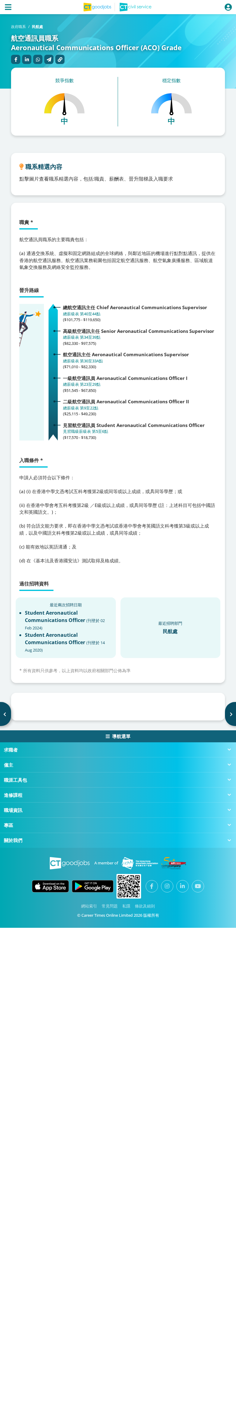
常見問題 (110, 906)
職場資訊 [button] (13, 810)
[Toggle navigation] (8, 7)
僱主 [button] (8, 765)
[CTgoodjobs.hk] (70, 863)
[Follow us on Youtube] (198, 886)
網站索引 (89, 906)
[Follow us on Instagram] (167, 886)
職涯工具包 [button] (15, 780)
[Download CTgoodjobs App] (128, 886)
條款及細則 (145, 906)
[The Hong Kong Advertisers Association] (139, 863)
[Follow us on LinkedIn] (182, 886)
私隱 (126, 906)
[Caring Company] (173, 863)
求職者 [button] (11, 750)
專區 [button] (8, 825)
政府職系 (18, 26)
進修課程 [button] (13, 795)
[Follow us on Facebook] (152, 886)
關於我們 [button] (13, 840)
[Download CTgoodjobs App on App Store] (50, 886)
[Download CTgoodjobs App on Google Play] (92, 886)
